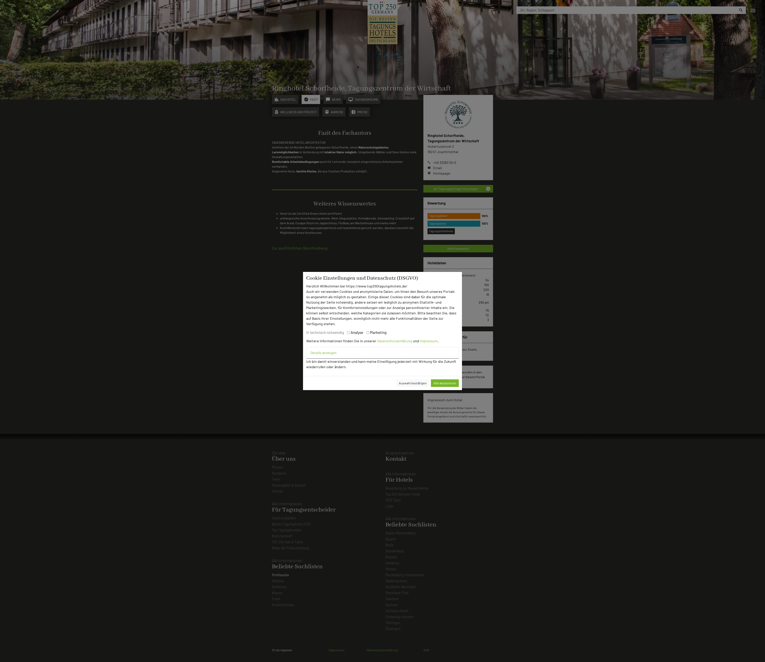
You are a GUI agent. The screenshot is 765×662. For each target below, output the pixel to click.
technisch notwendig (327, 332)
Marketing (378, 332)
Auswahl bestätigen (413, 383)
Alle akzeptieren (445, 383)
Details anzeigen (323, 352)
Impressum (429, 341)
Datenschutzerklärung (394, 341)
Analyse (357, 332)
